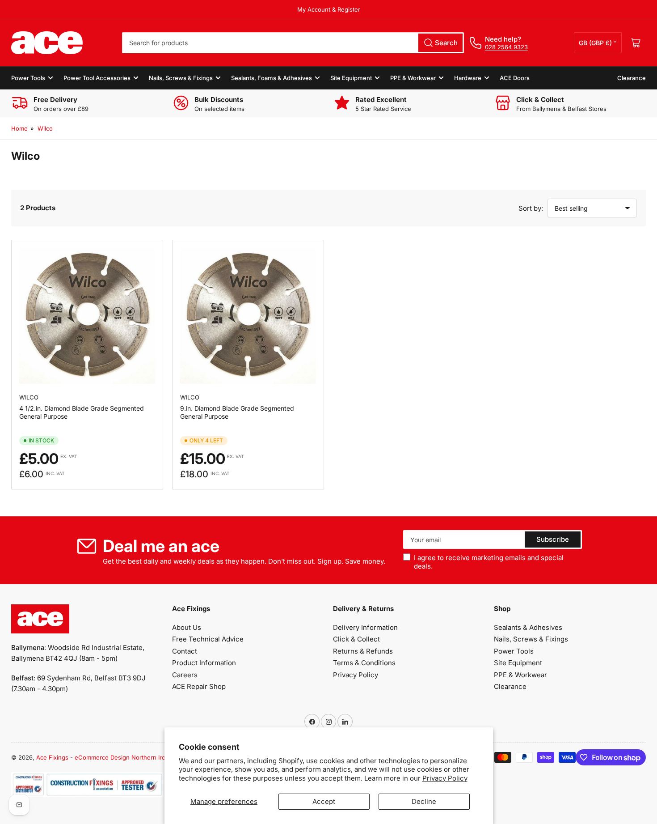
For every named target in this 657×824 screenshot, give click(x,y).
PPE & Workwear (413, 77)
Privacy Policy (444, 778)
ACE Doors (515, 77)
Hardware (467, 77)
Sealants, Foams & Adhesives (271, 77)
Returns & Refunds (363, 651)
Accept (323, 801)
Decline (424, 801)
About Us (186, 627)
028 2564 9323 (506, 47)
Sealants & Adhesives (528, 627)
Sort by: (530, 208)
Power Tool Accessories (97, 77)
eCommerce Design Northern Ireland (126, 757)
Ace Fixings (52, 757)
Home (19, 128)
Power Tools (28, 77)
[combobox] (293, 42)
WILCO (28, 397)
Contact (184, 651)
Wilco (45, 128)
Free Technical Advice (208, 639)
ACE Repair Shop (199, 686)
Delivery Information (365, 627)
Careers (185, 675)
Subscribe (552, 539)
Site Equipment (351, 77)
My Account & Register (328, 9)
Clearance (631, 77)
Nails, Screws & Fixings (181, 77)
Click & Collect (356, 639)
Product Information (204, 662)
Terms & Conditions (364, 662)
